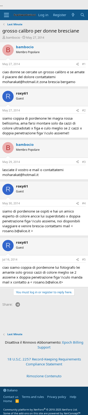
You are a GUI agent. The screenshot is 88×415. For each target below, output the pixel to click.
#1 (84, 64)
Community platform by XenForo (40, 409)
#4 (84, 203)
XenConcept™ (72, 413)
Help (73, 397)
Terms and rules (33, 397)
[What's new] (73, 15)
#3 (84, 162)
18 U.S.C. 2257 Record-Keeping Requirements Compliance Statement (44, 361)
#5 (84, 259)
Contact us (10, 397)
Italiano (12, 390)
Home (7, 401)
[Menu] (6, 15)
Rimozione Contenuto (44, 376)
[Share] (77, 64)
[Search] (82, 15)
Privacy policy (56, 397)
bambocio (13, 37)
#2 (84, 110)
